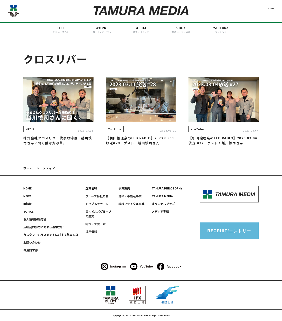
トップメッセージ (97, 204)
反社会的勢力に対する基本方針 (43, 227)
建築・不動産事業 (130, 196)
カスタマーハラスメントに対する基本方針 (50, 235)
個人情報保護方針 (34, 219)
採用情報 (91, 231)
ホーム (28, 168)
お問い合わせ (32, 242)
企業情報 (91, 188)
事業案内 (124, 188)
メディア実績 (160, 211)
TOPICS (28, 211)
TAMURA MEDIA (162, 196)
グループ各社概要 (96, 196)
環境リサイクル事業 (131, 204)
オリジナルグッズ (163, 204)
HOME (27, 188)
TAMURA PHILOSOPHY (167, 188)
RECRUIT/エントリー (229, 231)
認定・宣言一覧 (95, 224)
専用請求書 (30, 250)
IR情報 (27, 204)
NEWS (27, 196)
